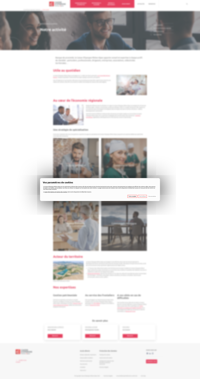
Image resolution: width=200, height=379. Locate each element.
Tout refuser (142, 196)
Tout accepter (132, 196)
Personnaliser (152, 196)
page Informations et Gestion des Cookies (56, 192)
